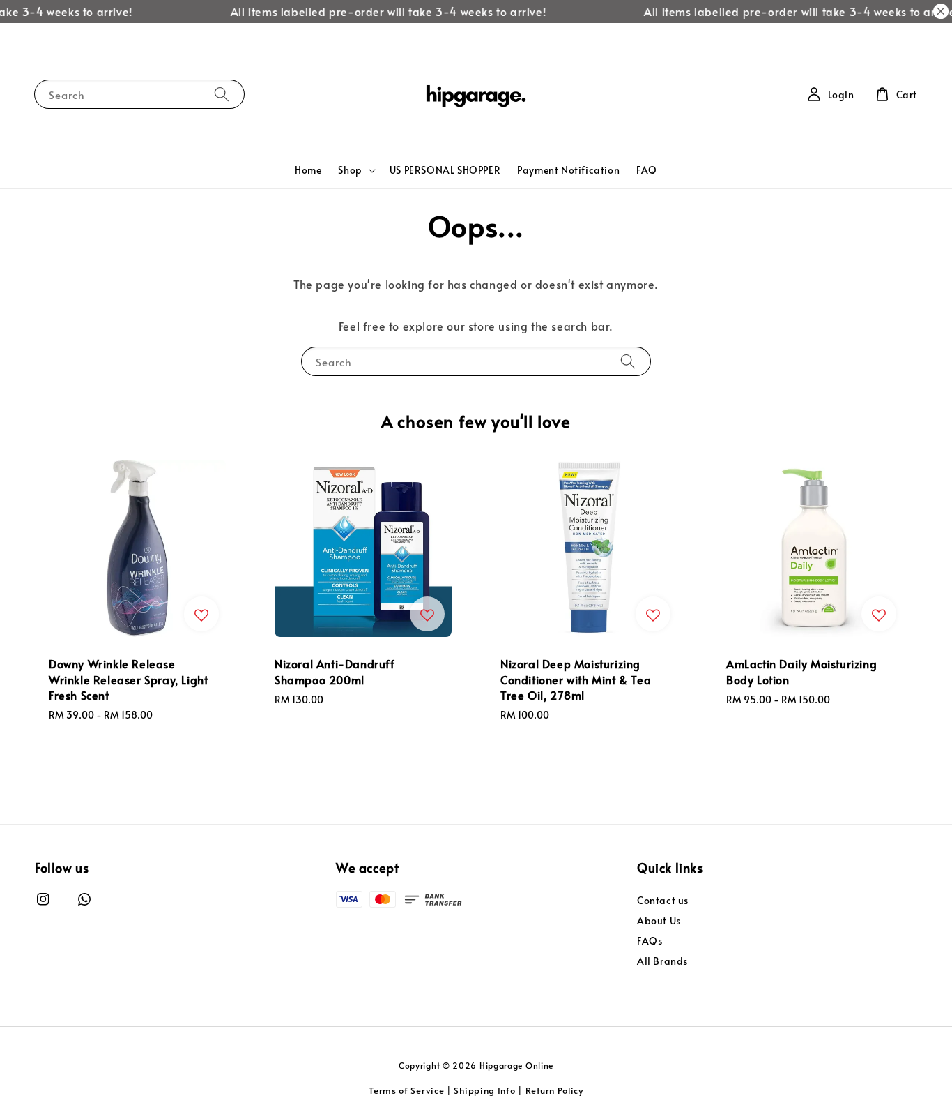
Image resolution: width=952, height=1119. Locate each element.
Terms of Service (406, 1090)
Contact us (663, 900)
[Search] (221, 93)
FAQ (646, 170)
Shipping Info (484, 1090)
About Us (659, 920)
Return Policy (554, 1090)
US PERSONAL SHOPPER (445, 170)
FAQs (649, 940)
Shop (350, 170)
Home (308, 170)
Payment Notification (568, 170)
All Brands (662, 961)
